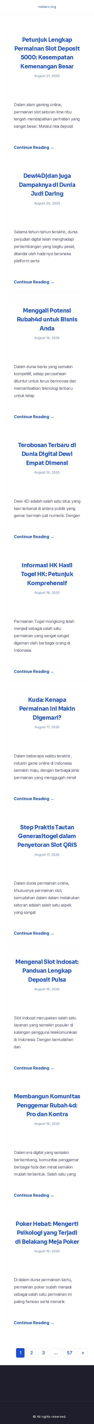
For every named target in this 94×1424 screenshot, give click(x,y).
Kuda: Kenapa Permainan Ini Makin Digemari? (47, 709)
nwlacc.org (47, 7)
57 (69, 1352)
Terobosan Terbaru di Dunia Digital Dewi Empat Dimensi (47, 454)
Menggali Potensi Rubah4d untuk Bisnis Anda (47, 319)
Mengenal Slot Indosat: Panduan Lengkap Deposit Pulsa (46, 971)
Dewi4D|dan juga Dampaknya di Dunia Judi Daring (47, 184)
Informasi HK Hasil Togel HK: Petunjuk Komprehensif (47, 574)
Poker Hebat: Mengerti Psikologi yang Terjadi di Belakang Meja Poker (47, 1233)
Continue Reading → (34, 147)
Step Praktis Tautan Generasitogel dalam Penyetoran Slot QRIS (47, 836)
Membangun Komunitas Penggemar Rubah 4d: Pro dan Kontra (47, 1105)
